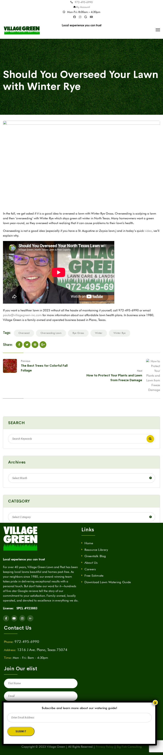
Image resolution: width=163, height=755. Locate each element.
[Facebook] (19, 344)
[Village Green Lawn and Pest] (22, 30)
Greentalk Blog (95, 556)
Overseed (23, 332)
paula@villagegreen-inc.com (22, 315)
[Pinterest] (35, 344)
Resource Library (96, 550)
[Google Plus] (43, 344)
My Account (83, 7)
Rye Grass (78, 332)
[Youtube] (14, 618)
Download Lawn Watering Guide (107, 582)
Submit (21, 731)
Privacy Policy (105, 746)
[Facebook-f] (6, 618)
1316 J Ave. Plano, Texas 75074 (42, 650)
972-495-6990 (84, 2)
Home (88, 543)
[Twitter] (27, 344)
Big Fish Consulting (129, 746)
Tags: (7, 333)
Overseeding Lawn (51, 332)
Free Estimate (93, 575)
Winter (98, 332)
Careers (90, 569)
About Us (91, 563)
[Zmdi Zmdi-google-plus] (30, 618)
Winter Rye (120, 332)
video (148, 231)
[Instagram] (22, 618)
